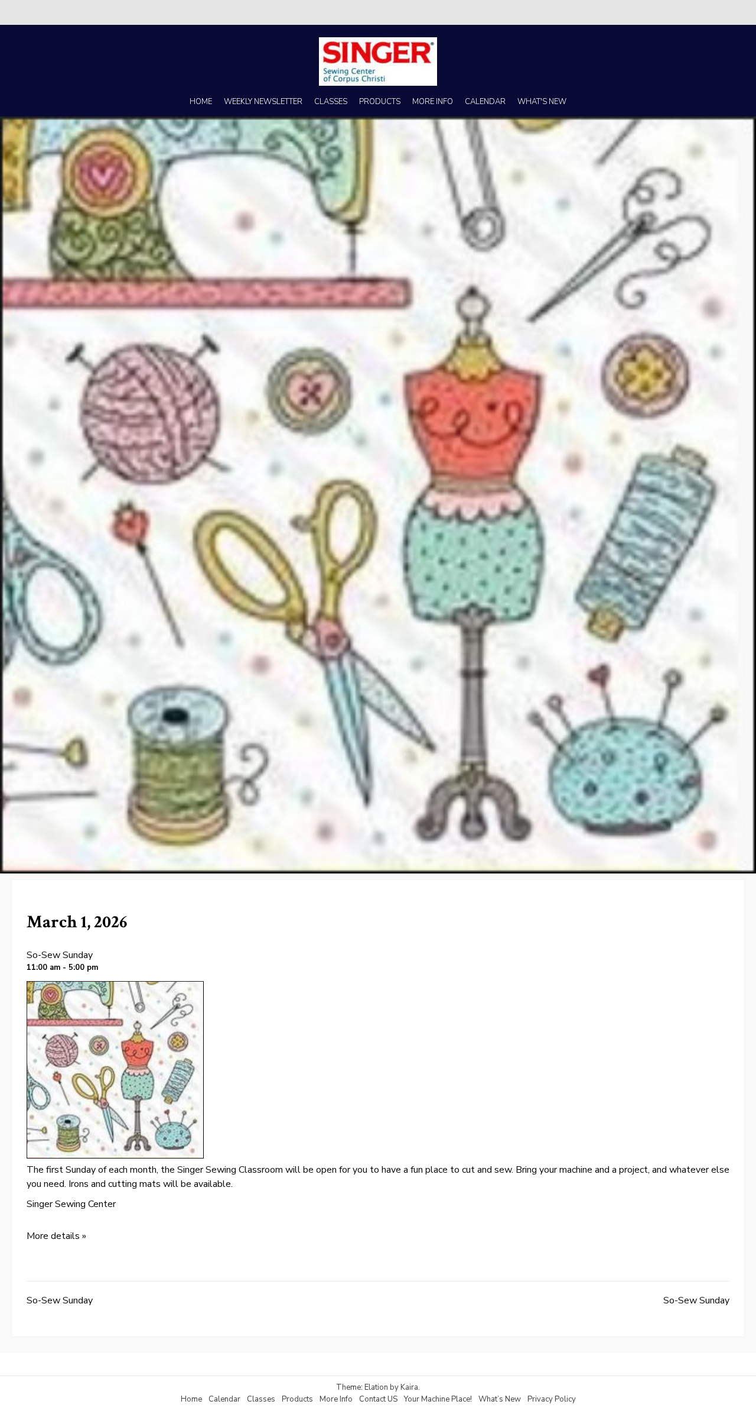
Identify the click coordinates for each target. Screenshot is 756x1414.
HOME (201, 101)
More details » (56, 1235)
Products (297, 1399)
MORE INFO (432, 101)
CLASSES (330, 101)
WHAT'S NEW (541, 101)
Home (191, 1399)
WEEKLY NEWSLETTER (263, 101)
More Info (336, 1399)
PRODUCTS (379, 101)
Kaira (409, 1387)
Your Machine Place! (438, 1399)
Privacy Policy (551, 1399)
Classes (261, 1399)
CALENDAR (485, 101)
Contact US (378, 1399)
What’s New (499, 1399)
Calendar (224, 1399)
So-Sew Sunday (60, 955)
